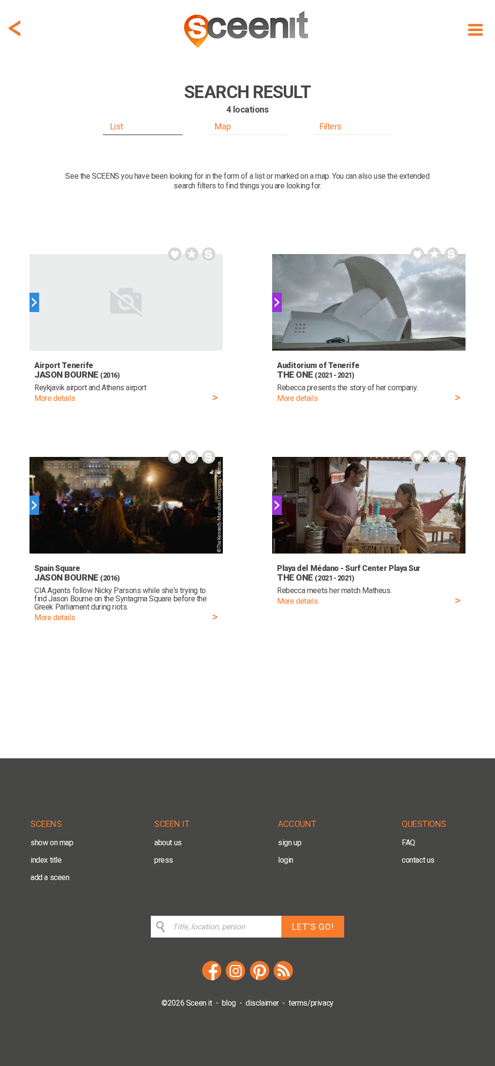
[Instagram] (235, 978)
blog (229, 1003)
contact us (418, 860)
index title (46, 860)
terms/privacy (311, 1003)
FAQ (408, 842)
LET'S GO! (313, 927)
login (285, 860)
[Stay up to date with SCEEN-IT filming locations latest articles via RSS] (283, 978)
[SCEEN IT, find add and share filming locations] (247, 51)
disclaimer (262, 1003)
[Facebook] (212, 978)
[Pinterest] (259, 978)
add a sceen (50, 877)
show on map (51, 842)
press (163, 860)
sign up (289, 842)
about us (168, 842)
